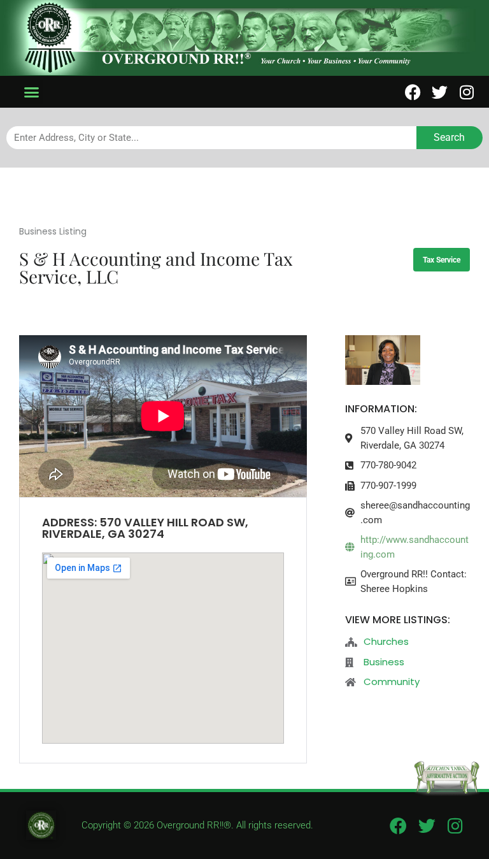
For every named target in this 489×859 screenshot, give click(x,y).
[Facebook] (413, 92)
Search (449, 137)
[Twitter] (440, 92)
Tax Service (441, 260)
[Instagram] (466, 92)
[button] (32, 92)
